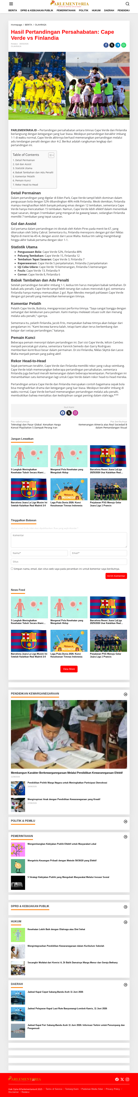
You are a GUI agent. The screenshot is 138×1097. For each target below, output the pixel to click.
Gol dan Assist (23, 164)
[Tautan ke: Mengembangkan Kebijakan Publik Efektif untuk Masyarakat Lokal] (18, 849)
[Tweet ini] (111, 45)
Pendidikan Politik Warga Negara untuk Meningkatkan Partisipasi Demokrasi (67, 782)
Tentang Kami (72, 1089)
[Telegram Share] (117, 45)
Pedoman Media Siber (92, 1089)
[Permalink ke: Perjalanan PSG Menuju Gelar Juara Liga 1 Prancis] (108, 489)
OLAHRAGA (16, 46)
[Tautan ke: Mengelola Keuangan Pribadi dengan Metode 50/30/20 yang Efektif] (18, 866)
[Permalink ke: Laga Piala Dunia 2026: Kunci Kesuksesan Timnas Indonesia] (69, 489)
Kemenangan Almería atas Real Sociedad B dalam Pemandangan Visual (103, 424)
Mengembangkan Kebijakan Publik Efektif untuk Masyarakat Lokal (62, 844)
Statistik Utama (23, 168)
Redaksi (25, 1092)
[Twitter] (69, 413)
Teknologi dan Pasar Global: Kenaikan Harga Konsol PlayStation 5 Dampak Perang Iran (36, 424)
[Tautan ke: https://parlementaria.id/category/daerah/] (126, 985)
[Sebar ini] (106, 45)
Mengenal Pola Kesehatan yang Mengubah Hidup (66, 471)
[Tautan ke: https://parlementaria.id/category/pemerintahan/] (126, 837)
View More (69, 669)
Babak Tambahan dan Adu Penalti (34, 172)
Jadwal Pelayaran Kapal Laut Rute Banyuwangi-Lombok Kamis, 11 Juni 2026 (67, 1008)
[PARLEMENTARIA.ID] (69, 3)
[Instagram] (75, 413)
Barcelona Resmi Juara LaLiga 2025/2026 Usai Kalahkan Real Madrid (106, 471)
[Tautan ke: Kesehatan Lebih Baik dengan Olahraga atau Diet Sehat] (18, 934)
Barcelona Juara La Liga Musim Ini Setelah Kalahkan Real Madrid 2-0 (29, 504)
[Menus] (11, 4)
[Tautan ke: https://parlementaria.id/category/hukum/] (126, 922)
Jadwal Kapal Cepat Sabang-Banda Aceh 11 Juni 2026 (55, 992)
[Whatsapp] (123, 45)
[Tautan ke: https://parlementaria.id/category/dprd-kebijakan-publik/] (126, 907)
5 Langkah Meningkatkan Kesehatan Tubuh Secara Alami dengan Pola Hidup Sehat (27, 471)
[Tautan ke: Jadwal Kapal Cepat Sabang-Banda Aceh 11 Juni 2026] (18, 997)
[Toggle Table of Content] (49, 155)
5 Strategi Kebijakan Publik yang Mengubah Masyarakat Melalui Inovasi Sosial (68, 877)
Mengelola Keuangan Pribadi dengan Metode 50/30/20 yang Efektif (62, 860)
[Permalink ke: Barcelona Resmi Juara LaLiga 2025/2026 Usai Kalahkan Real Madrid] (108, 455)
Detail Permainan (25, 160)
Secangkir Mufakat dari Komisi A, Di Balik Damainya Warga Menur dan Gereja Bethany (73, 962)
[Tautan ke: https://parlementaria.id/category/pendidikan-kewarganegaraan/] (126, 694)
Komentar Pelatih (25, 176)
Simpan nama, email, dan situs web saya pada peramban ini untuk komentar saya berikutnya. (67, 568)
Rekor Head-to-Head (26, 184)
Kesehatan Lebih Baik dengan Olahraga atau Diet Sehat (56, 929)
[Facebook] (62, 413)
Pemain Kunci (23, 180)
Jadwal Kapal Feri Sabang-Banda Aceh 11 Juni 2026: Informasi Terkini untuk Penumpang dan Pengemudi (76, 1026)
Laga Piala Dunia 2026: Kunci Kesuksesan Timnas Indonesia (66, 504)
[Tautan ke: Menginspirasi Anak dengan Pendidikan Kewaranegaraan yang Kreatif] (18, 804)
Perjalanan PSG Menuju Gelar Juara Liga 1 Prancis (105, 504)
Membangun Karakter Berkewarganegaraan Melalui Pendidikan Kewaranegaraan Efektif (67, 772)
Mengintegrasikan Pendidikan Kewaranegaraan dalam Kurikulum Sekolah (66, 946)
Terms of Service (54, 1089)
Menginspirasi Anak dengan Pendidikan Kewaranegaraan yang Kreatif (64, 799)
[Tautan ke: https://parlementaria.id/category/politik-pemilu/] (126, 822)
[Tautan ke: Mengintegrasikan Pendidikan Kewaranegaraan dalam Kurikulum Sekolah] (18, 951)
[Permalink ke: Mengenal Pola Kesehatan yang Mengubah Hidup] (69, 455)
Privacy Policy (113, 1089)
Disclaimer (13, 1092)
